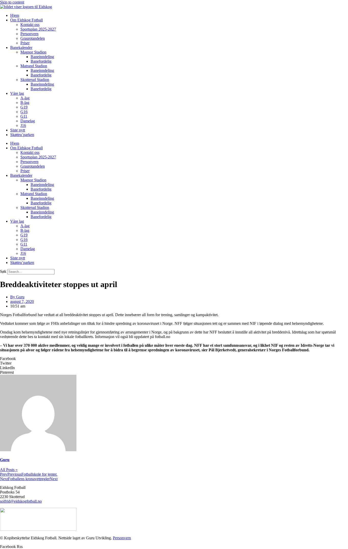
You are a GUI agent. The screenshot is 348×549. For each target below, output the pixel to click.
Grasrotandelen (32, 38)
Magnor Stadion (33, 52)
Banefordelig (41, 61)
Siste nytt (17, 130)
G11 (23, 116)
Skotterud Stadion (34, 79)
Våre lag (17, 93)
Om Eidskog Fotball (26, 20)
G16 (24, 112)
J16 (23, 125)
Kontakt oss (29, 24)
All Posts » (9, 469)
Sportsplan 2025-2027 (38, 29)
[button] (174, 358)
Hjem (14, 15)
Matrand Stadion (33, 66)
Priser (25, 43)
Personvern (29, 34)
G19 (24, 107)
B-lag (24, 102)
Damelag (27, 121)
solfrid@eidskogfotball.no (21, 501)
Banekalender (21, 47)
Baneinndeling (42, 57)
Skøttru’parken (22, 134)
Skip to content (12, 2)
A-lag (25, 98)
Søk (3, 271)
